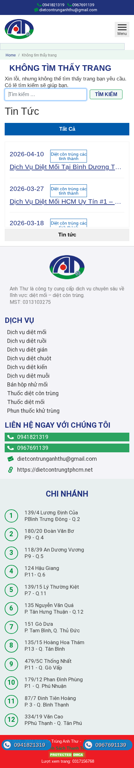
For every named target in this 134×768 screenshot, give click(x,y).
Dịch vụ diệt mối (26, 332)
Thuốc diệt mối (26, 402)
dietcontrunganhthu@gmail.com (67, 9)
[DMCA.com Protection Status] (67, 754)
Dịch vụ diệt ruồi (26, 341)
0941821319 (52, 4)
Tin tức (67, 235)
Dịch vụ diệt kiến (27, 367)
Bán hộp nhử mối (27, 385)
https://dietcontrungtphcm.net (54, 470)
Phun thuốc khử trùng (33, 411)
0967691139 (82, 4)
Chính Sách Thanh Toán (66, 748)
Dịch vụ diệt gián (27, 350)
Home (11, 55)
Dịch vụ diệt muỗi (28, 376)
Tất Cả (67, 129)
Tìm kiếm (106, 94)
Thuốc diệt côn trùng (33, 393)
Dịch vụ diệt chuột (29, 358)
